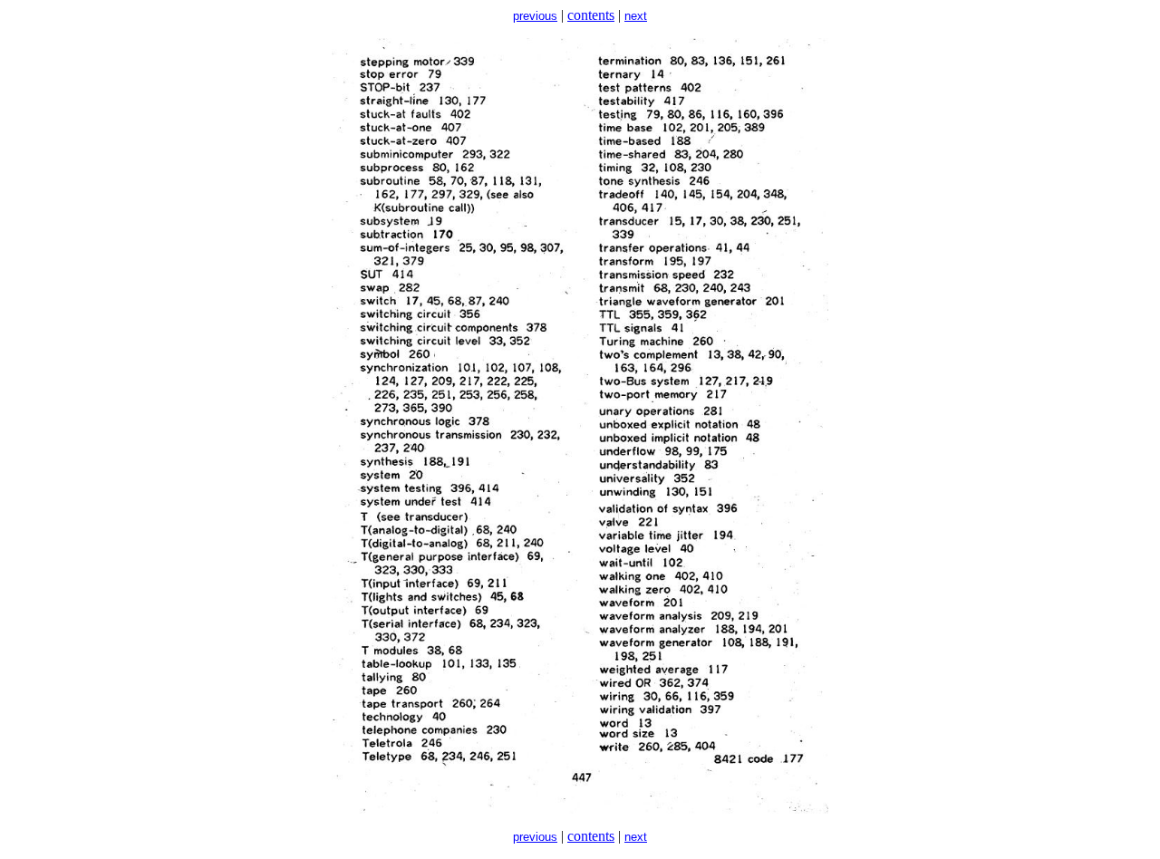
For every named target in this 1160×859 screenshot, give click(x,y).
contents (590, 15)
